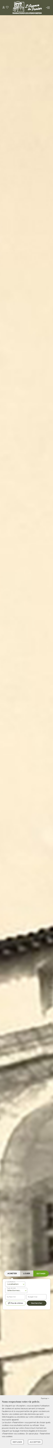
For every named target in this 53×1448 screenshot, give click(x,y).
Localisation (11, 1282)
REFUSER (17, 1442)
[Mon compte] (4, 7)
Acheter (12, 1273)
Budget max (32, 1297)
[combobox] (15, 1284)
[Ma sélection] (7, 7)
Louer (26, 1273)
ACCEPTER (35, 1442)
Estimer (41, 1273)
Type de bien (11, 1288)
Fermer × (45, 1398)
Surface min (11, 1297)
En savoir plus (32, 1434)
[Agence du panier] (27, 7)
